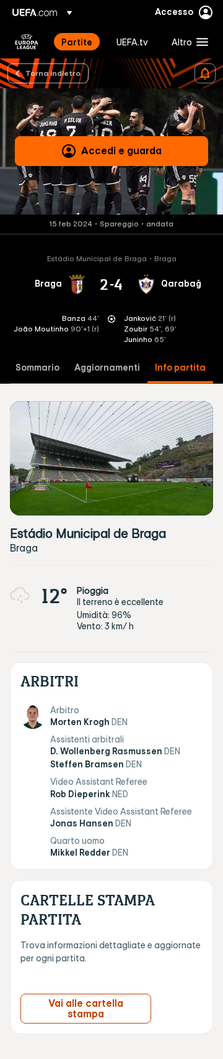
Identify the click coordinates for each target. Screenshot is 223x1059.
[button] (187, 41)
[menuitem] (78, 41)
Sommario (37, 367)
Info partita (180, 367)
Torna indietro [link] (53, 72)
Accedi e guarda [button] (121, 150)
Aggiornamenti (107, 367)
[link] (76, 41)
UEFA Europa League (26, 41)
